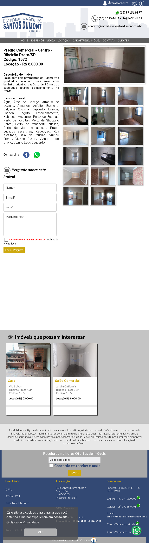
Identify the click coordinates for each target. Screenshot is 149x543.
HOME (24, 40)
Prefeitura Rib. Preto (17, 503)
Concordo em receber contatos (27, 239)
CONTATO (109, 40)
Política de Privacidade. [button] (23, 522)
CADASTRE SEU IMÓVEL (86, 40)
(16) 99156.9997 (130, 12)
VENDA (51, 40)
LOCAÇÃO (64, 40)
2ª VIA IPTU (12, 496)
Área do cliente (120, 3)
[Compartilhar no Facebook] (26, 155)
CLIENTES (123, 40)
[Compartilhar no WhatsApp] (37, 155)
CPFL (8, 489)
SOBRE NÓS (37, 40)
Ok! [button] (40, 532)
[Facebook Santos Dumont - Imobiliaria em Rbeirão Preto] (142, 3)
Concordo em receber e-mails (77, 465)
